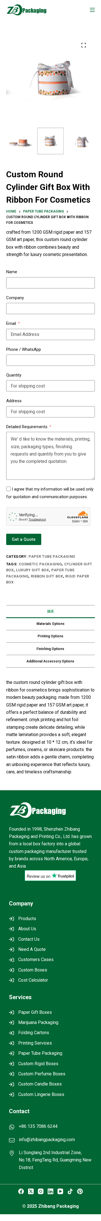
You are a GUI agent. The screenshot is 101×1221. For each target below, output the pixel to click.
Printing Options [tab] (50, 636)
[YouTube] (60, 1191)
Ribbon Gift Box (47, 576)
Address (14, 400)
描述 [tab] (50, 611)
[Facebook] (21, 1191)
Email (11, 323)
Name (11, 271)
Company (15, 297)
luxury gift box (32, 570)
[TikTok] (70, 1191)
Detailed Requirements (26, 426)
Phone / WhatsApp (23, 349)
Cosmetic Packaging (40, 564)
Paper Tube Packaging (52, 556)
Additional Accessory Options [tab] (50, 661)
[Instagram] (40, 1191)
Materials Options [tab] (50, 624)
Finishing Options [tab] (50, 649)
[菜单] (92, 9)
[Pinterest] (80, 1191)
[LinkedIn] (50, 1191)
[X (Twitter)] (31, 1191)
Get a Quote (24, 539)
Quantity (13, 375)
